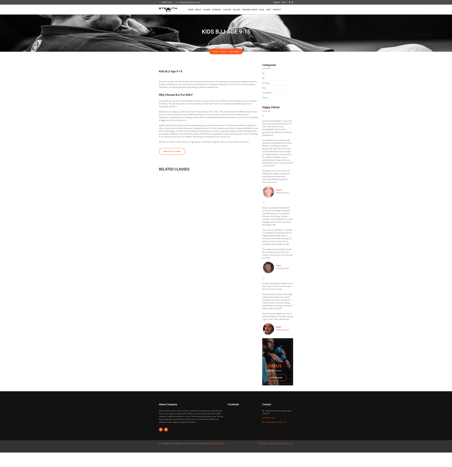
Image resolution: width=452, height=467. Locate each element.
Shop (268, 9)
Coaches (227, 9)
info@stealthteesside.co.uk (189, 2)
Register (277, 2)
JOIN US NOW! (276, 378)
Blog (261, 9)
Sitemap (290, 443)
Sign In (284, 2)
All (263, 73)
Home (190, 9)
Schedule (216, 9)
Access (282, 443)
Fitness (265, 97)
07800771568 (166, 2)
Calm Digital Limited (216, 443)
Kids (264, 88)
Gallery (236, 9)
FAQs (260, 443)
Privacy (267, 443)
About (198, 9)
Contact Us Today (172, 151)
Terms (274, 443)
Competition (267, 92)
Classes (206, 9)
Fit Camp (265, 83)
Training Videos (250, 9)
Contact (277, 9)
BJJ (263, 78)
